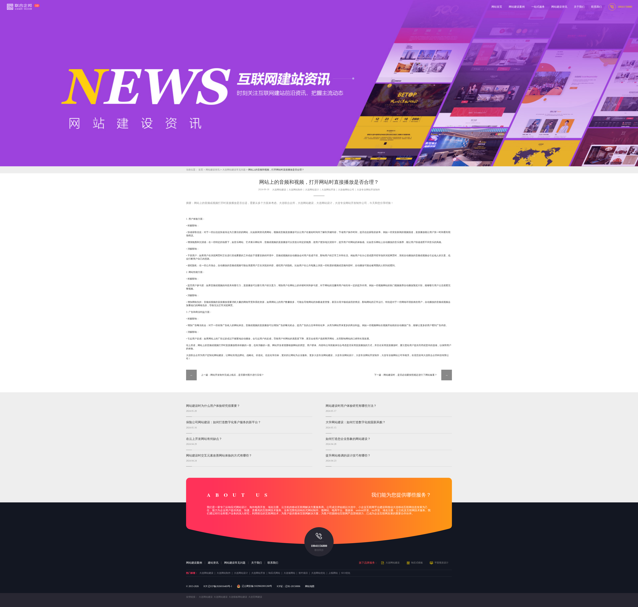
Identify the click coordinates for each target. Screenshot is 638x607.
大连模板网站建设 (238, 597)
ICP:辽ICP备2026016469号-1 (218, 586)
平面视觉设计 (441, 562)
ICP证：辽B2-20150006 (288, 586)
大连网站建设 (279, 189)
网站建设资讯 (213, 169)
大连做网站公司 (346, 189)
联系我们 (272, 562)
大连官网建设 (255, 597)
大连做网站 (289, 573)
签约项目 (303, 573)
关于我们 (256, 562)
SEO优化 (345, 573)
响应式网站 (274, 573)
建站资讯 (213, 562)
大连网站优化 (318, 573)
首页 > (202, 169)
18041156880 (319, 545)
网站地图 (309, 586)
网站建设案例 (194, 562)
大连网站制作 (296, 189)
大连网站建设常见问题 (234, 169)
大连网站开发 (328, 189)
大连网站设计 (312, 189)
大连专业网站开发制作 (368, 189)
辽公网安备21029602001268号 (257, 586)
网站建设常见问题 (234, 562)
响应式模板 (417, 562)
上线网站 (333, 573)
